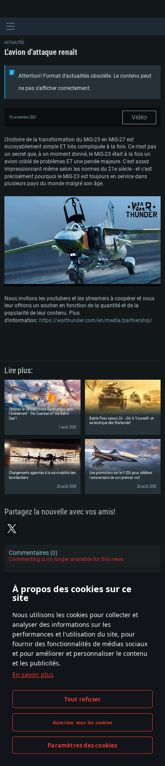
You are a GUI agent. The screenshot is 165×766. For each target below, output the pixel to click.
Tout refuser (82, 699)
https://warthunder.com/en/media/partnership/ (95, 320)
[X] (11, 528)
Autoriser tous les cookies (82, 722)
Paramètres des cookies (82, 745)
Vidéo (139, 117)
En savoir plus (33, 674)
